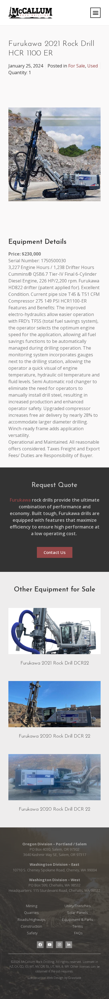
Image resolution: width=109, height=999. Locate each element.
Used (92, 66)
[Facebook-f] (40, 944)
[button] (95, 13)
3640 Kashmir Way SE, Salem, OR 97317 (54, 854)
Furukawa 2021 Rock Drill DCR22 (54, 663)
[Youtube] (49, 944)
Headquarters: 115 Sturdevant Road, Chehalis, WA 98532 (54, 890)
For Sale (76, 66)
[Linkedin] (68, 944)
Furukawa (20, 500)
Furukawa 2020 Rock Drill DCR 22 (54, 736)
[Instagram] (59, 944)
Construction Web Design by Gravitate (54, 977)
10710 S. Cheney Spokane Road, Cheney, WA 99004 (55, 869)
